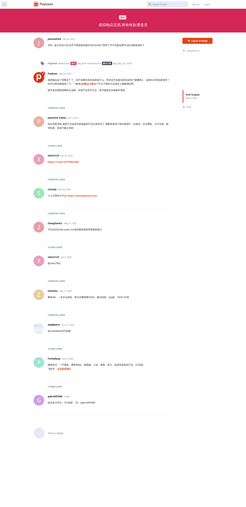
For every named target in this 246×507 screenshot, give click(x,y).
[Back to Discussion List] (4, 4)
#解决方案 (88, 83)
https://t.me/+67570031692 (63, 161)
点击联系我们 (64, 368)
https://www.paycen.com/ (82, 195)
